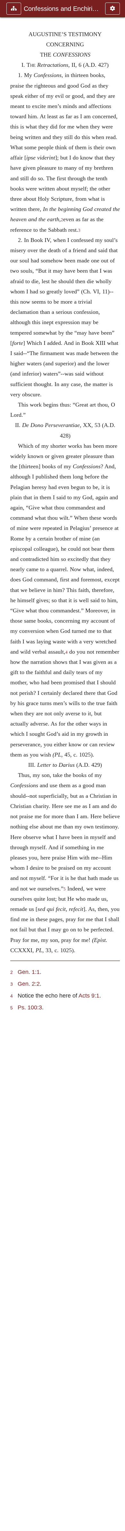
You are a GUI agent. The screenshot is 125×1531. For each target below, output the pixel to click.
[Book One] (117, 765)
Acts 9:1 (89, 995)
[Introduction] (7, 765)
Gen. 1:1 (29, 971)
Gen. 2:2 (29, 983)
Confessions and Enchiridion (61, 8)
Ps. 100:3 (30, 1007)
